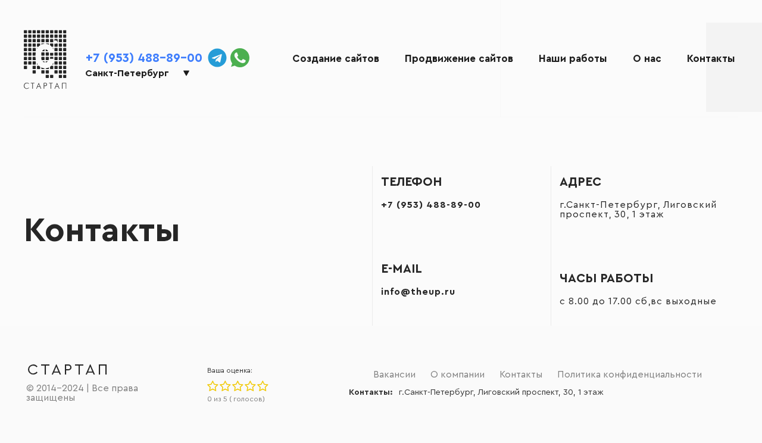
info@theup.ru (418, 292)
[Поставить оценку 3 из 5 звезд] (237, 386)
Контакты (711, 59)
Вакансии (394, 374)
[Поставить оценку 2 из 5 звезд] (224, 386)
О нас (647, 59)
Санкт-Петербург (127, 73)
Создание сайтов (335, 59)
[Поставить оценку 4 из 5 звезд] (249, 386)
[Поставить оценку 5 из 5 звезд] (262, 386)
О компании (457, 374)
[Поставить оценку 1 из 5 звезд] (212, 386)
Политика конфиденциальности (629, 374)
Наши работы (573, 59)
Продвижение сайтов (459, 59)
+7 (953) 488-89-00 (144, 58)
